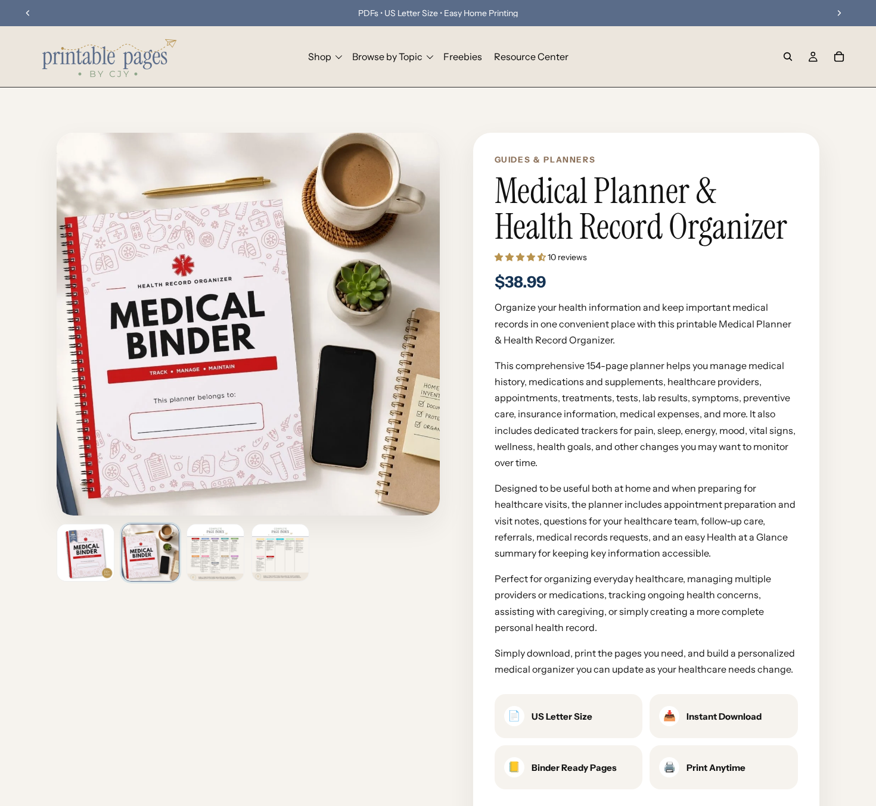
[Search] (788, 56)
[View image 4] (280, 553)
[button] (521, 257)
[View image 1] (85, 553)
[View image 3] (215, 553)
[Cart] (839, 56)
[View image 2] (150, 553)
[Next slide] (839, 13)
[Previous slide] (28, 13)
